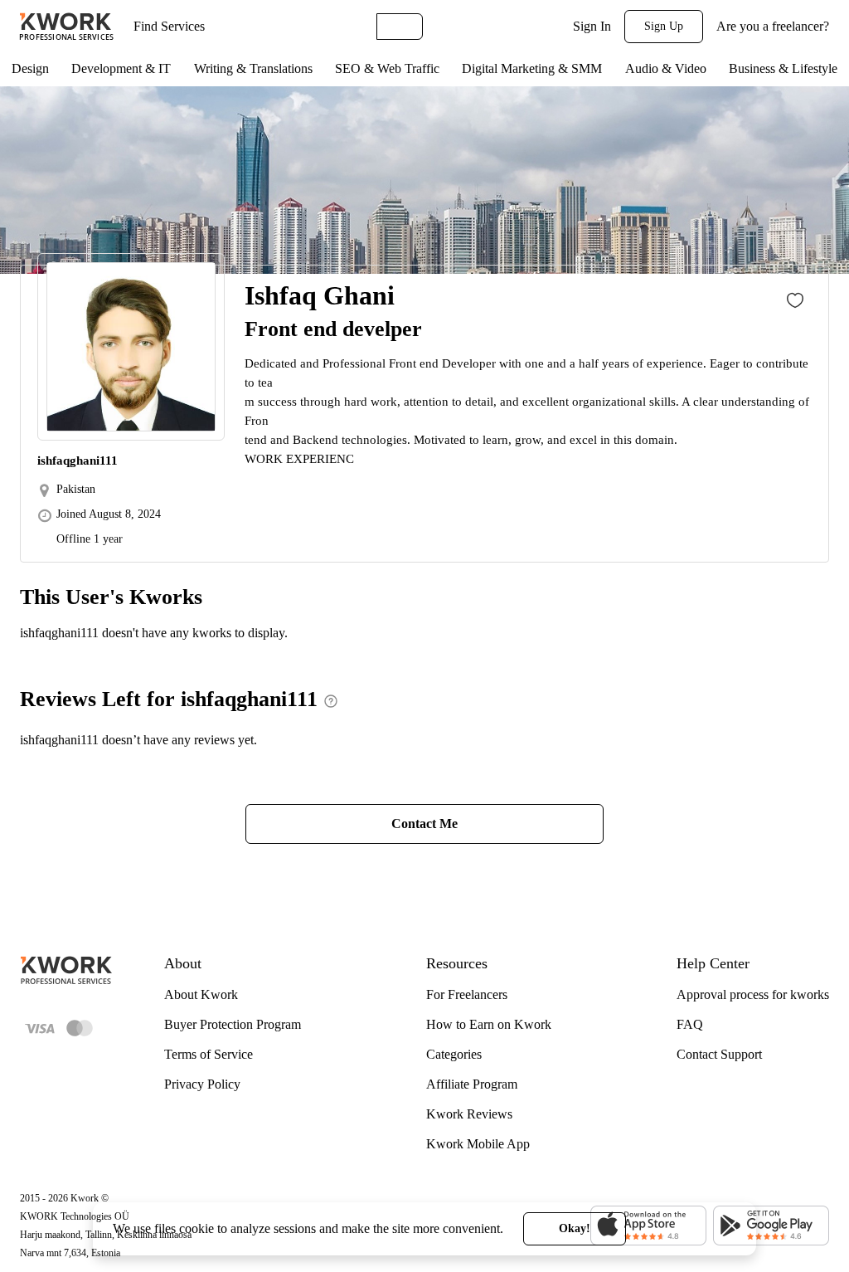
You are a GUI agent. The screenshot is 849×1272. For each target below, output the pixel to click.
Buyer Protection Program (232, 1024)
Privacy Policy (202, 1084)
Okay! (574, 1228)
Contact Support (719, 1054)
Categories (454, 1054)
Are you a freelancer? (772, 26)
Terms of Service (208, 1054)
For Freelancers (466, 994)
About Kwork (201, 994)
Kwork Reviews (469, 1114)
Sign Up (663, 26)
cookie (196, 1228)
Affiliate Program (471, 1084)
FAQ (690, 1024)
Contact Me (424, 823)
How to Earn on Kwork (488, 1024)
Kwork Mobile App (478, 1144)
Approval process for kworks (753, 994)
